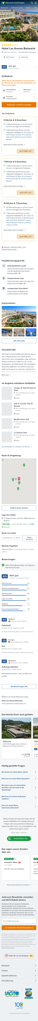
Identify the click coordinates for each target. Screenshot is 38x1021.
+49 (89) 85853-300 (20, 838)
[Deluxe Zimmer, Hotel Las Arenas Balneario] (19, 332)
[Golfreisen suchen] (32, 3)
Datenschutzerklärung (8, 948)
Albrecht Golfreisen (14, 2)
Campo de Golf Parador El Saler (20, 133)
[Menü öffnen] (36, 3)
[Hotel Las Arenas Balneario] (19, 316)
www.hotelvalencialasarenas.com (14, 703)
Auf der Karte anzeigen (27, 52)
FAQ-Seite (13, 821)
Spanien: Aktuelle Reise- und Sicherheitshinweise (13, 248)
